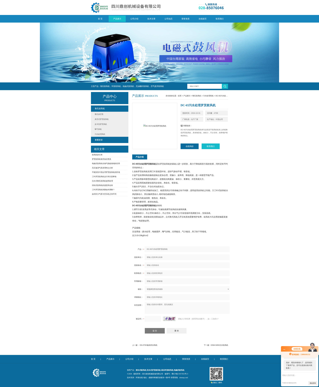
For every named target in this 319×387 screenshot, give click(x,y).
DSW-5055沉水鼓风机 (219, 345)
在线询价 (190, 146)
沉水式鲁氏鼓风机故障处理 (102, 181)
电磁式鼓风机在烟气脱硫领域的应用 (106, 163)
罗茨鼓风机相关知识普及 (101, 159)
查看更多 (99, 140)
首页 (179, 96)
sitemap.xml (183, 378)
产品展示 (117, 19)
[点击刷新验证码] (169, 319)
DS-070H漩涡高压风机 (148, 345)
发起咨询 (313, 383)
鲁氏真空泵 (99, 114)
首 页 (100, 19)
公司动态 (168, 19)
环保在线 (139, 378)
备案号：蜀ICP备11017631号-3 (176, 374)
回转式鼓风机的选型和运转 (102, 185)
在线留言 (203, 19)
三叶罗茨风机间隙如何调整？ (103, 190)
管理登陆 (174, 378)
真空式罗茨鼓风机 (102, 119)
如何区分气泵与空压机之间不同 (104, 194)
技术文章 (151, 19)
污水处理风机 (208, 96)
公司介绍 (134, 19)
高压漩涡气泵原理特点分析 (102, 168)
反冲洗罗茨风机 (101, 124)
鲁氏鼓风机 (196, 96)
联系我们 (220, 19)
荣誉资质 (186, 19)
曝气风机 (98, 129)
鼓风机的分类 (97, 155)
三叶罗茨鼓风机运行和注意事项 (104, 177)
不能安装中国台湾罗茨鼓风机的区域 (106, 172)
